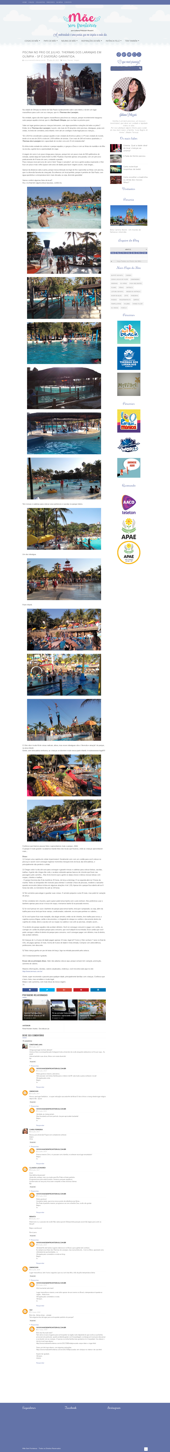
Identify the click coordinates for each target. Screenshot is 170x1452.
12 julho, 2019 (42, 1071)
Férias (121, 287)
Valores (127, 304)
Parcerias (134, 295)
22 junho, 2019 (35, 1270)
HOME (24, 2)
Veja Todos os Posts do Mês (129, 261)
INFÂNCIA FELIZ (113, 41)
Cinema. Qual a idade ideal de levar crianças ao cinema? (135, 148)
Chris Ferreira (36, 1130)
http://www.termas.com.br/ (32, 971)
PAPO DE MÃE (50, 41)
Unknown (33, 1091)
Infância (129, 287)
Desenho (114, 283)
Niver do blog (116, 295)
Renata (32, 1217)
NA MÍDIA (59, 2)
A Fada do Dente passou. (134, 156)
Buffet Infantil (117, 275)
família (124, 308)
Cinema (128, 275)
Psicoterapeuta (125, 300)
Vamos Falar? (138, 304)
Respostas (35, 1066)
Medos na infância (133, 291)
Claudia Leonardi (37, 1168)
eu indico (114, 308)
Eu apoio (123, 283)
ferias (65, 60)
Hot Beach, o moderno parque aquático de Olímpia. (91, 1014)
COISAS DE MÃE (31, 41)
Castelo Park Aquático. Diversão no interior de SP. (34, 1014)
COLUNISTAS (40, 2)
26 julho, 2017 (35, 1170)
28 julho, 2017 (35, 1219)
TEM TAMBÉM (131, 41)
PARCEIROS (51, 2)
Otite (126, 295)
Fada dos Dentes (136, 283)
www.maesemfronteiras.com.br (51, 1068)
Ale (30, 1310)
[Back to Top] (146, 1449)
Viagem (76, 60)
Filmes (113, 287)
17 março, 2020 (42, 1330)
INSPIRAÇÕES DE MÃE (90, 41)
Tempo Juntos (57, 1002)
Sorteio (136, 300)
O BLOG (31, 2)
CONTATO (68, 2)
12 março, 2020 (35, 1312)
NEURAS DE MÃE (68, 41)
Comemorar (135, 279)
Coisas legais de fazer (119, 279)
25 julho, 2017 (35, 1047)
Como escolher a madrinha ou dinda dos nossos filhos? (135, 179)
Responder (33, 1061)
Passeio (70, 60)
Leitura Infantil (117, 291)
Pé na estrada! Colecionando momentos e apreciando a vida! (64, 1014)
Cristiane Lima (35, 1045)
